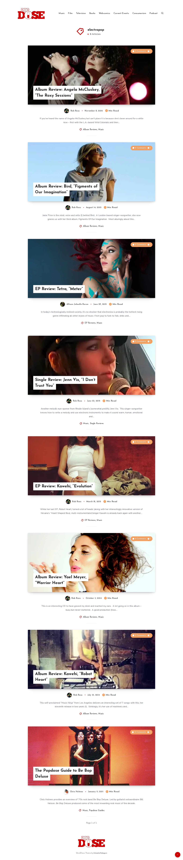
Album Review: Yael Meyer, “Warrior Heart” (60, 580)
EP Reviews (90, 323)
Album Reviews (90, 130)
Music (62, 13)
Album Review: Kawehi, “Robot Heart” (63, 677)
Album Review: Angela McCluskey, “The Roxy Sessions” (67, 93)
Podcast (154, 13)
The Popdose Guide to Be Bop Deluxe (63, 774)
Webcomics (104, 13)
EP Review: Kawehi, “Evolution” (64, 486)
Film (70, 13)
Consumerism (139, 13)
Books (92, 13)
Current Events (121, 13)
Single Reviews (97, 424)
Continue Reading (142, 96)
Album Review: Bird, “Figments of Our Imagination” (66, 189)
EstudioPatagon (100, 853)
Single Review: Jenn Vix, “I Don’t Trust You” (65, 383)
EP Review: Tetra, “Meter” (59, 289)
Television (81, 13)
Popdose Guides (96, 811)
